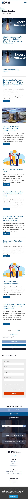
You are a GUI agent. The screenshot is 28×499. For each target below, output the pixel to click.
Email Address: (7, 377)
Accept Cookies (13, 496)
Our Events (14, 470)
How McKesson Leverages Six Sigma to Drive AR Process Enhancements (14, 306)
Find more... (14, 334)
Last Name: (6, 366)
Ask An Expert (18, 341)
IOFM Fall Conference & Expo (14, 473)
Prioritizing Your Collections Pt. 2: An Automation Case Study (13, 194)
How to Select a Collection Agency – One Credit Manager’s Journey (13, 218)
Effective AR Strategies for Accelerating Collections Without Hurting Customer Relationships (13, 40)
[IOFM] (14, 2)
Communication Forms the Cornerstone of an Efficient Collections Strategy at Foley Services (13, 83)
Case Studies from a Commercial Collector (11, 283)
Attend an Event (15, 417)
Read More (6, 101)
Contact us (14, 463)
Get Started (14, 478)
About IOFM (14, 461)
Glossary (18, 348)
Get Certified (15, 413)
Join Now (14, 393)
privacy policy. (10, 493)
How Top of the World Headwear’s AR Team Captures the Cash (11, 128)
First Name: (6, 361)
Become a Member (15, 409)
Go (24, 426)
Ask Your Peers (18, 345)
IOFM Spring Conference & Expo (13, 471)
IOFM (14, 460)
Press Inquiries (13, 465)
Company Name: (8, 372)
